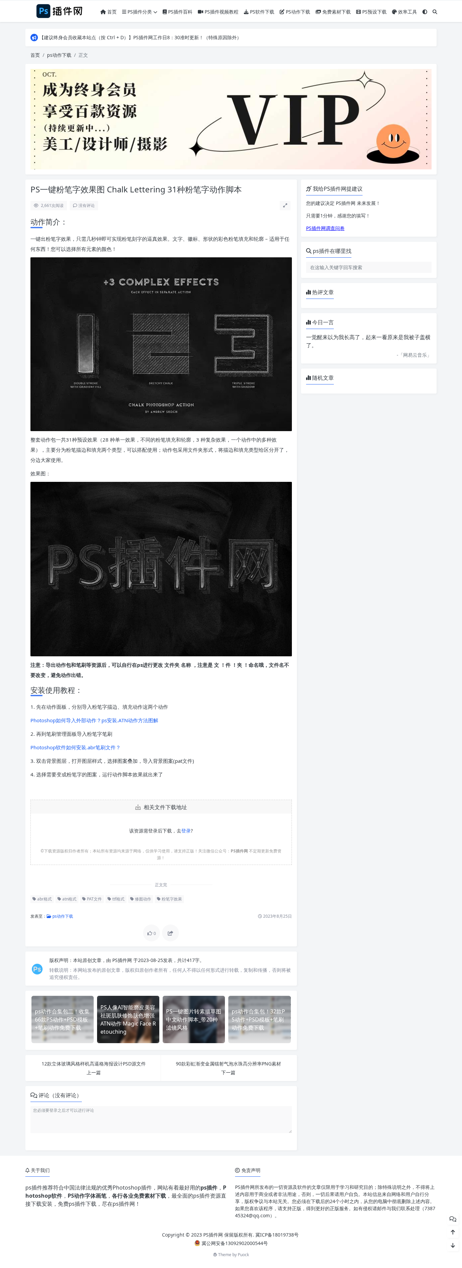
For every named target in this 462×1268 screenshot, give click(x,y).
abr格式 (44, 899)
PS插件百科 (179, 11)
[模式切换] (425, 12)
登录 (186, 830)
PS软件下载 (261, 11)
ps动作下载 (59, 55)
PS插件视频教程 (220, 11)
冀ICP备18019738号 (277, 1234)
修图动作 (142, 899)
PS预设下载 (374, 11)
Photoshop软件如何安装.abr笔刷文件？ (75, 747)
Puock (243, 1255)
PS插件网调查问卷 (325, 228)
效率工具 (407, 11)
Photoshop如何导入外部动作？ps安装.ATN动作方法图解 (94, 720)
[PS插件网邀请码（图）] (231, 118)
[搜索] (435, 12)
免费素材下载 (336, 11)
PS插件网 (122, 960)
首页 (111, 11)
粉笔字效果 (171, 899)
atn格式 (68, 899)
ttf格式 (117, 899)
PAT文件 (94, 899)
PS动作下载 (297, 11)
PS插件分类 (139, 11)
